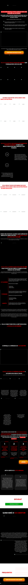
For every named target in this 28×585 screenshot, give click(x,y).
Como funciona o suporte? (20, 567)
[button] (7, 154)
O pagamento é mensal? (20, 573)
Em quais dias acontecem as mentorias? (20, 571)
